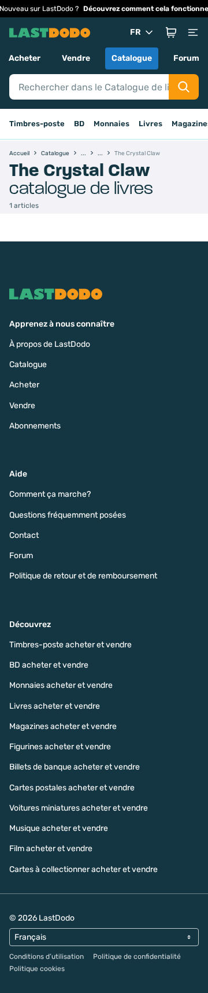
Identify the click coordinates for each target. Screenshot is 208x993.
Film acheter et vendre (50, 848)
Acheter (24, 58)
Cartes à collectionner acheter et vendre (83, 869)
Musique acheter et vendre (58, 828)
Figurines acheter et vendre (60, 747)
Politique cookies (37, 969)
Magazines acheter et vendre (63, 726)
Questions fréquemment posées (67, 515)
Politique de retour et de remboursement (83, 576)
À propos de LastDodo (49, 344)
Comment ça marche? (50, 494)
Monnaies (111, 123)
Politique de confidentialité (137, 956)
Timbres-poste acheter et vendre (70, 645)
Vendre (76, 58)
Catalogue (132, 58)
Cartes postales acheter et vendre (72, 788)
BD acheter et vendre (48, 665)
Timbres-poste (37, 123)
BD (79, 123)
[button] (171, 32)
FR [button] (135, 32)
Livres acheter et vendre (54, 706)
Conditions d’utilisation (46, 956)
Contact (24, 535)
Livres (150, 123)
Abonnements (35, 426)
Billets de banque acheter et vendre (74, 767)
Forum (186, 58)
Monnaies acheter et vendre (61, 685)
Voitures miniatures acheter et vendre (78, 808)
